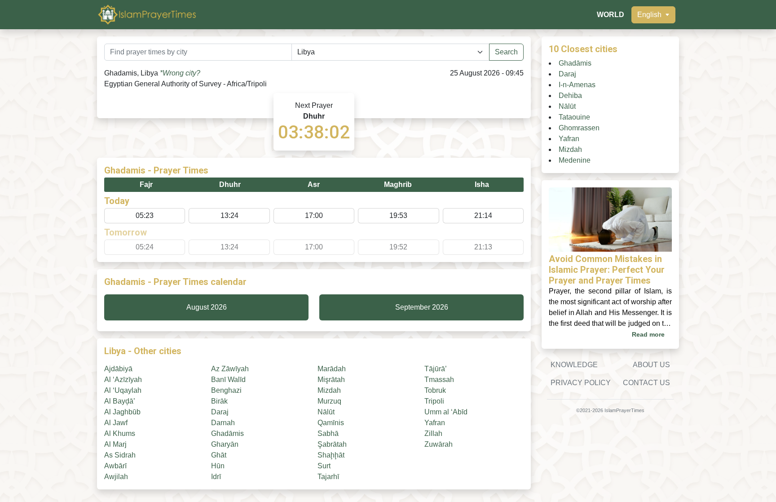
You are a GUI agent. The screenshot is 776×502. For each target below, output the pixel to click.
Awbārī (115, 466)
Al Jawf (116, 422)
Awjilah (116, 476)
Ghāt (218, 455)
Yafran (434, 422)
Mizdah (329, 390)
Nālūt (326, 412)
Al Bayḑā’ (119, 401)
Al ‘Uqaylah (122, 390)
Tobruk (435, 390)
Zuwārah (438, 444)
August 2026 (206, 307)
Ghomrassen (579, 128)
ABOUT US (651, 365)
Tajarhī (328, 476)
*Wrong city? (180, 73)
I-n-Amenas (577, 85)
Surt (324, 466)
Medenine (575, 160)
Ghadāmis (227, 433)
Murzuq (329, 401)
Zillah (433, 433)
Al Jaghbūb (122, 412)
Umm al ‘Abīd (445, 412)
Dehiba (570, 95)
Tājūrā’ (435, 369)
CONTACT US (646, 382)
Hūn (218, 466)
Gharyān (224, 444)
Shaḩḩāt (330, 455)
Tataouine (574, 117)
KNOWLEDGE (574, 365)
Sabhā (328, 433)
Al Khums (119, 433)
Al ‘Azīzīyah (123, 379)
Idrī (216, 476)
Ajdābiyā (118, 369)
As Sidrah (120, 455)
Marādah (331, 369)
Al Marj (115, 444)
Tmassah (439, 379)
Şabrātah (332, 444)
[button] (653, 15)
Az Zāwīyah (230, 369)
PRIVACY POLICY (581, 382)
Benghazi (226, 390)
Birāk (219, 401)
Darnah (223, 422)
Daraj (220, 412)
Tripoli (434, 401)
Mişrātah (331, 379)
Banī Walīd (228, 379)
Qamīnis (330, 422)
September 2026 (421, 307)
